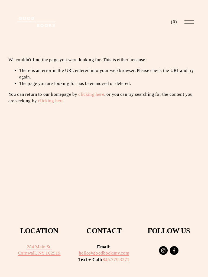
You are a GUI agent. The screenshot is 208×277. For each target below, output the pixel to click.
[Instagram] (163, 250)
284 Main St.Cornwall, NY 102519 (39, 250)
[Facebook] (174, 250)
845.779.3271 (116, 259)
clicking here (91, 94)
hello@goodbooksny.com (104, 253)
